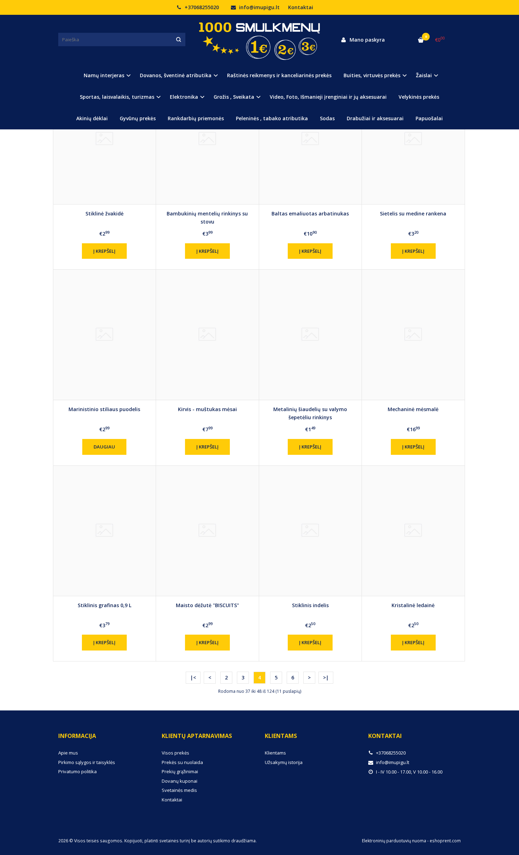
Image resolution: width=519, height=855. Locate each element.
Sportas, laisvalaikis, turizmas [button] (117, 96)
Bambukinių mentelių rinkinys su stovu (207, 217)
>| (326, 677)
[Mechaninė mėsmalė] (413, 335)
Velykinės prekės (419, 96)
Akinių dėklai (92, 118)
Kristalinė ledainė (413, 605)
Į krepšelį (104, 251)
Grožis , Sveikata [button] (234, 96)
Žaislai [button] (424, 75)
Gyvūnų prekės (138, 118)
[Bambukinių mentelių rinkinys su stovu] (207, 139)
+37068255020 (201, 7)
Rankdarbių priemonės (196, 118)
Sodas (327, 118)
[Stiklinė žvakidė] (104, 139)
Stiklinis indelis (310, 605)
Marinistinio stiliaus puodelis (104, 409)
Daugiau (104, 447)
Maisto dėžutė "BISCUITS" (207, 605)
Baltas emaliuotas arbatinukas (310, 213)
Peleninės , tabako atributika (272, 118)
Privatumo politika (77, 771)
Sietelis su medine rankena (413, 213)
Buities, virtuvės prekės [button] (372, 75)
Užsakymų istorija (284, 762)
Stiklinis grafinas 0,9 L (104, 605)
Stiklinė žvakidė (104, 213)
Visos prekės (175, 753)
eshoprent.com (445, 841)
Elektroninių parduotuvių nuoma (394, 841)
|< (193, 677)
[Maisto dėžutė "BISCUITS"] (207, 531)
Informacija (77, 736)
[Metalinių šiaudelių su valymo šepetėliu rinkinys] (310, 335)
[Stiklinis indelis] (310, 531)
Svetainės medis (179, 790)
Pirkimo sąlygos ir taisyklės (86, 762)
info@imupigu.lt (259, 7)
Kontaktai (300, 7)
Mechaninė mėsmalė (413, 409)
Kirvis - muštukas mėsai (207, 409)
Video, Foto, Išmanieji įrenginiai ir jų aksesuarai (328, 96)
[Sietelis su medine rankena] (413, 139)
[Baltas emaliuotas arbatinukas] (310, 139)
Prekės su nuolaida (182, 762)
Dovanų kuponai (179, 781)
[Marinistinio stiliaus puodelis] (104, 335)
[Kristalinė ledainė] (413, 531)
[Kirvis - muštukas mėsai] (207, 335)
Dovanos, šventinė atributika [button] (175, 75)
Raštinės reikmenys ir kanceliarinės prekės (279, 75)
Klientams (281, 736)
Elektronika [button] (184, 96)
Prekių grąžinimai (180, 771)
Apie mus (68, 753)
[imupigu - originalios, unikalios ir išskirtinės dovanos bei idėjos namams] (259, 39)
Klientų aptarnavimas (197, 736)
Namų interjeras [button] (104, 75)
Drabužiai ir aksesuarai (375, 118)
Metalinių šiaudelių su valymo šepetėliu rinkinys (310, 413)
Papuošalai (429, 118)
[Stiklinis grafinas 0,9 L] (104, 531)
